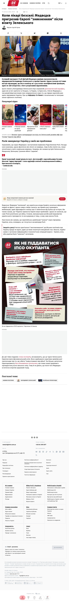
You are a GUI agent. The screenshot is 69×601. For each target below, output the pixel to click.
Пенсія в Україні (9, 520)
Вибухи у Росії (30, 499)
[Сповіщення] (66, 3)
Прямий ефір (9, 492)
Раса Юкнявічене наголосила (26, 363)
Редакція (5, 462)
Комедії (28, 516)
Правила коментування (30, 472)
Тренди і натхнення (10, 533)
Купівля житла (9, 530)
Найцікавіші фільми (31, 509)
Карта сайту (49, 471)
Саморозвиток (51, 518)
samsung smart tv (37, 583)
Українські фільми (31, 511)
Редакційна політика (8, 465)
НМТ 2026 (49, 515)
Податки (7, 518)
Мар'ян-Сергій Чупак (13, 27)
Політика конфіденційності (31, 460)
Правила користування (8, 476)
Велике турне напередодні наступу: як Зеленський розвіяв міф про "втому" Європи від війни (32, 136)
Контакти (48, 460)
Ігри (43, 3)
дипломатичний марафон (54, 89)
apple (19, 583)
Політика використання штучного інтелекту (33, 463)
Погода (7, 499)
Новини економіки (11, 507)
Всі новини (24, 3)
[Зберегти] (61, 33)
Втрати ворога (30, 501)
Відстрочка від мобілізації (54, 497)
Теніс (27, 533)
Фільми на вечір (30, 513)
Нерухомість (9, 526)
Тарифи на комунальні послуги (14, 516)
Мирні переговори (31, 492)
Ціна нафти (8, 509)
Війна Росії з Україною (33, 485)
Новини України (35, 3)
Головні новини (9, 487)
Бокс (27, 528)
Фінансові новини (10, 513)
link (36, 451)
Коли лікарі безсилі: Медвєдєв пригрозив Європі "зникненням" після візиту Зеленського (42, 8)
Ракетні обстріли (31, 487)
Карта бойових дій (31, 490)
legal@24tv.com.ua (24, 575)
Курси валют (8, 511)
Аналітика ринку (9, 528)
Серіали (28, 518)
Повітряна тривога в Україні (34, 494)
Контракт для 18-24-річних (54, 494)
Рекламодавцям (7, 473)
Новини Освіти (52, 507)
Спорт (28, 526)
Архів (47, 468)
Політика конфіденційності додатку (33, 466)
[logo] (13, 3)
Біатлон (28, 535)
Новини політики (12, 8)
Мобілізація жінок (52, 492)
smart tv (27, 583)
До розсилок (58, 547)
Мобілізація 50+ (51, 490)
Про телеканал (6, 468)
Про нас (5, 460)
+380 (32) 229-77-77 (14, 574)
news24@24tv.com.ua (9, 444)
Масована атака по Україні (33, 497)
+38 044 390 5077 (41, 444)
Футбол (28, 530)
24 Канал (4, 8)
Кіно (27, 507)
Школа (49, 513)
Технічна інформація (29, 474)
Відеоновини (8, 494)
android (9, 583)
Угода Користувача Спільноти (32, 469)
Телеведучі (5, 471)
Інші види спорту (31, 537)
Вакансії (48, 462)
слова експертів (25, 357)
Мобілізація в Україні (54, 485)
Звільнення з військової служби (56, 487)
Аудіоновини (8, 497)
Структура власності (51, 465)
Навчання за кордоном (53, 520)
